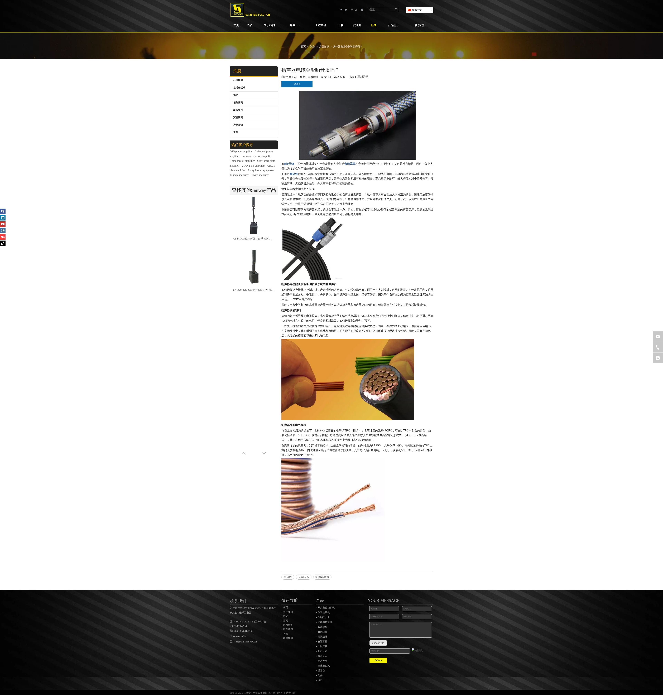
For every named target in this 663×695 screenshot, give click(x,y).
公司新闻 (238, 80)
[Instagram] (3, 230)
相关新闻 (238, 102)
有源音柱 (322, 641)
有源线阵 (322, 632)
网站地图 (288, 638)
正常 (235, 132)
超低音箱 (322, 651)
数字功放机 (324, 612)
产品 (285, 616)
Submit (378, 660)
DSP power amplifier (241, 151)
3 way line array (260, 174)
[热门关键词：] (396, 9)
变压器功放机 (325, 622)
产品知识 (238, 125)
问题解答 (288, 624)
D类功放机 (323, 617)
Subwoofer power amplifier (257, 156)
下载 (285, 633)
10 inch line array (239, 174)
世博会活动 (239, 87)
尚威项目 (238, 110)
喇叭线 (288, 577)
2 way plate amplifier (253, 165)
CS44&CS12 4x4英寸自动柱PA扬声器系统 (254, 238)
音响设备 (303, 577)
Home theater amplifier (242, 160)
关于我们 (288, 612)
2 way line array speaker (261, 170)
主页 (285, 607)
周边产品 (322, 661)
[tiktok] (3, 243)
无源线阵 (322, 636)
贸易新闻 (238, 117)
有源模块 (322, 627)
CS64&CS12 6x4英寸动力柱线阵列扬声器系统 (254, 289)
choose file (378, 642)
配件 (320, 675)
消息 (235, 95)
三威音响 (362, 76)
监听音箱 (322, 656)
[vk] (340, 9)
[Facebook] (362, 9)
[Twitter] (356, 9)
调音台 (321, 670)
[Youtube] (3, 224)
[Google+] (351, 9)
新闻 (285, 620)
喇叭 (320, 680)
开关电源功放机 (326, 607)
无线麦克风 (324, 665)
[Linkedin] (346, 9)
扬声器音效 (322, 577)
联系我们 (288, 629)
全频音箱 (322, 646)
